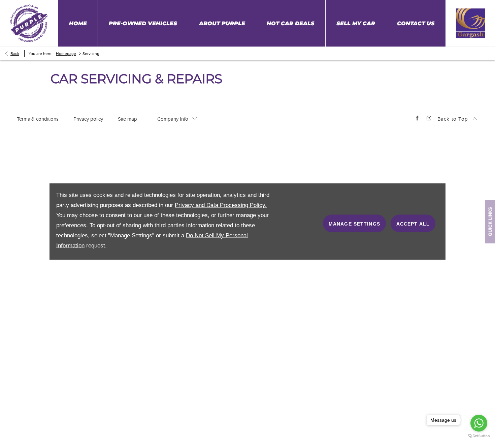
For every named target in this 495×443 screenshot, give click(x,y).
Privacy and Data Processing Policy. (221, 205)
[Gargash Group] (29, 23)
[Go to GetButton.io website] (479, 436)
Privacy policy (88, 119)
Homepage (66, 53)
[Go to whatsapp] (478, 423)
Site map (127, 119)
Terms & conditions (38, 119)
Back (14, 53)
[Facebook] (417, 118)
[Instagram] (429, 118)
